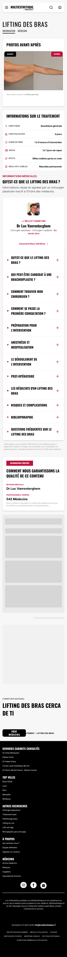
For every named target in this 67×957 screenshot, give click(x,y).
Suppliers (6, 872)
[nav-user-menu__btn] (60, 7)
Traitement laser (9, 814)
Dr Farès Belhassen (10, 753)
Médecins (22, 31)
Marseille (6, 794)
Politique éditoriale (51, 936)
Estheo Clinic (8, 757)
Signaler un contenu (11, 852)
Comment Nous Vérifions (32, 243)
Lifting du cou (8, 823)
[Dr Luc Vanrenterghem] (33, 209)
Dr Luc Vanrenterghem (33, 226)
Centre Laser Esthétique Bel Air (15, 766)
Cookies (53, 932)
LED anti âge (8, 827)
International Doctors (11, 876)
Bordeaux (6, 799)
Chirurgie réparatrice (11, 810)
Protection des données (17, 932)
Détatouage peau (10, 819)
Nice (4, 790)
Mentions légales (32, 936)
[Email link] (43, 885)
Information (8, 31)
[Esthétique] (22, 8)
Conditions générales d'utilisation (32, 940)
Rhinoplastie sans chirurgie (14, 832)
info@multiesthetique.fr (45, 925)
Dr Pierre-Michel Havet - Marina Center (19, 770)
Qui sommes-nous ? (10, 843)
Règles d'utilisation (39, 932)
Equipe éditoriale (9, 847)
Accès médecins (9, 863)
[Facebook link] (33, 886)
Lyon (4, 786)
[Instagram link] (23, 886)
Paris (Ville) (7, 781)
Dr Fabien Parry (9, 761)
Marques (6, 867)
